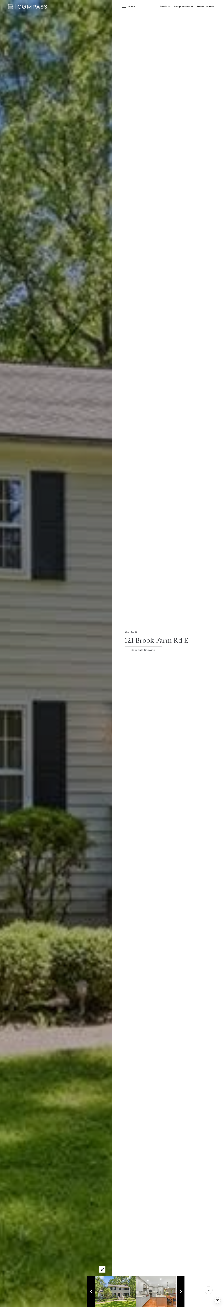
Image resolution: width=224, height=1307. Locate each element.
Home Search (205, 6)
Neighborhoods (183, 6)
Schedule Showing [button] (143, 650)
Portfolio (165, 6)
